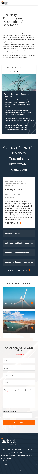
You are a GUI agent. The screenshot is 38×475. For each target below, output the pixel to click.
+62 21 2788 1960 (6, 458)
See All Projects (17, 270)
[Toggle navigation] (36, 3)
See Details (11, 223)
